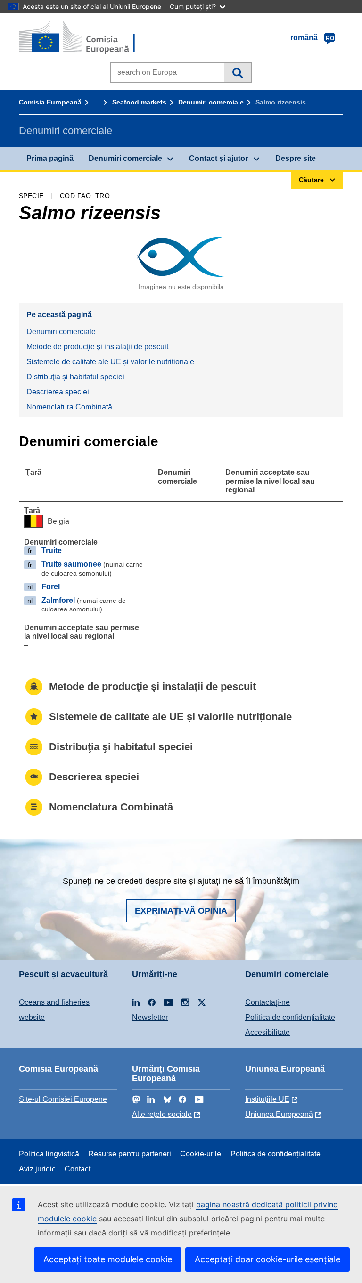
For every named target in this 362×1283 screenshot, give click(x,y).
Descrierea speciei (57, 392)
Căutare (237, 72)
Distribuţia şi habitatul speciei (75, 377)
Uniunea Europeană (279, 1114)
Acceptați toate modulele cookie (107, 1259)
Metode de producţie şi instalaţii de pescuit (97, 347)
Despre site (295, 158)
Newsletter (150, 1017)
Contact (77, 1169)
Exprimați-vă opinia (181, 910)
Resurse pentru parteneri (129, 1154)
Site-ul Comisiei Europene (63, 1099)
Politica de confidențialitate (290, 1017)
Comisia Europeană (50, 102)
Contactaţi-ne (267, 1002)
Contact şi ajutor (218, 158)
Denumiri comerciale (211, 102)
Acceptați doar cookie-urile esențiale (267, 1259)
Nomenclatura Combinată (69, 407)
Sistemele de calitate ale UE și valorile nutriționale (110, 362)
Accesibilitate (267, 1032)
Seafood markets (139, 102)
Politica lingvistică (49, 1154)
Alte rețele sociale (162, 1114)
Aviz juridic (37, 1169)
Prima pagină (50, 158)
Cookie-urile (200, 1154)
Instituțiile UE (267, 1099)
